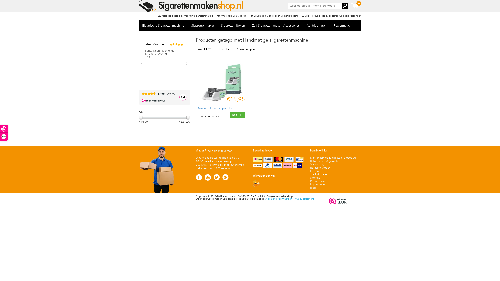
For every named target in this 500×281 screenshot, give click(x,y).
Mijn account (318, 184)
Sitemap (315, 178)
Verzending (317, 164)
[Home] (191, 6)
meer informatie (208, 116)
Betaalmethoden (320, 168)
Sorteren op (245, 49)
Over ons (315, 171)
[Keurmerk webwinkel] (338, 201)
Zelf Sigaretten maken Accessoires (276, 25)
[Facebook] (199, 179)
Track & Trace (318, 174)
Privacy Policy (318, 181)
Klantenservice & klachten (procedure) (333, 158)
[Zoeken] (345, 6)
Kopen (237, 115)
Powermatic (342, 25)
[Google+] (225, 179)
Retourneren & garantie (324, 161)
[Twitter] (217, 179)
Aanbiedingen (317, 25)
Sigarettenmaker (202, 25)
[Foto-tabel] (205, 49)
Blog (313, 187)
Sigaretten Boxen (233, 25)
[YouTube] (208, 179)
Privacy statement (304, 199)
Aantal (223, 49)
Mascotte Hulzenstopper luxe (216, 108)
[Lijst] (209, 49)
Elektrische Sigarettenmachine (163, 25)
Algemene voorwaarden (278, 199)
